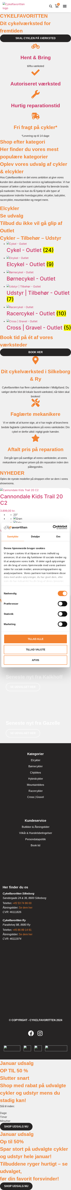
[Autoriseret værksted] (35, 72)
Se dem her (25, 907)
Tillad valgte (35, 649)
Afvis (35, 660)
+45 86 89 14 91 (22, 929)
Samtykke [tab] (12, 536)
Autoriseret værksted (35, 83)
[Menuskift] (65, 6)
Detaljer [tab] (35, 536)
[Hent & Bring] (35, 46)
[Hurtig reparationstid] (35, 94)
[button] (2, 212)
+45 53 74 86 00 (22, 903)
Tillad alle (35, 638)
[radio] (42, 515)
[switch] (62, 603)
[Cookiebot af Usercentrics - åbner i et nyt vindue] (52, 527)
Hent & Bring (35, 57)
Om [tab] (58, 536)
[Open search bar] (50, 6)
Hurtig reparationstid (35, 105)
